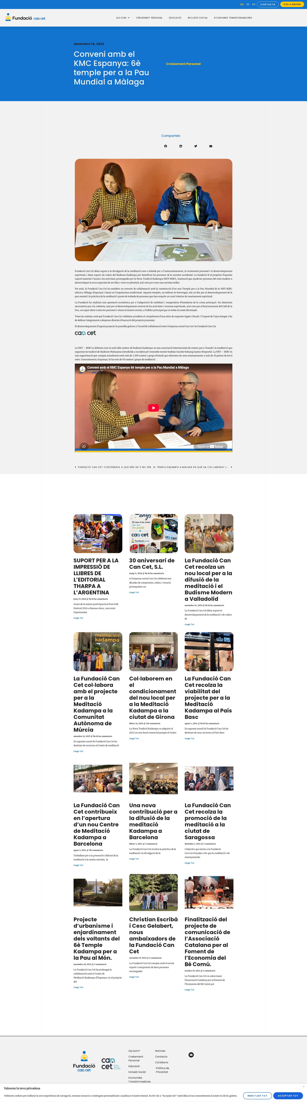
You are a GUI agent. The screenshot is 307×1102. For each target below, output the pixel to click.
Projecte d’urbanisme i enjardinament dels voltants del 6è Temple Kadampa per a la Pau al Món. (97, 939)
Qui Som (121, 17)
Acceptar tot (288, 1095)
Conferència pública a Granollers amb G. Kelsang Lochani (95, 1056)
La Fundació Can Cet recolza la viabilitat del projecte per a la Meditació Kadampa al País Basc (208, 698)
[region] (153, 1093)
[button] (165, 146)
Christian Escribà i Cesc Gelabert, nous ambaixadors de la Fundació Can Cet (153, 935)
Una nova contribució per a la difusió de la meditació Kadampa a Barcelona (153, 821)
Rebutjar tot (257, 1095)
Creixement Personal (149, 17)
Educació (175, 17)
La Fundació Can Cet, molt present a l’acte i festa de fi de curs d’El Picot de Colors (153, 1056)
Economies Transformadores (233, 17)
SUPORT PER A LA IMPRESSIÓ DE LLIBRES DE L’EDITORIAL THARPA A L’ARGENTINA (96, 576)
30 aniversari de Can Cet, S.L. (152, 564)
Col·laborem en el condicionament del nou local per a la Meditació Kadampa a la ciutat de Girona (152, 698)
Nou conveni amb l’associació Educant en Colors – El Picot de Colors (209, 1056)
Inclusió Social (198, 17)
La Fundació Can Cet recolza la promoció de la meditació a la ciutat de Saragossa (208, 821)
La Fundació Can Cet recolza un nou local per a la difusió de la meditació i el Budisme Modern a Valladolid (208, 580)
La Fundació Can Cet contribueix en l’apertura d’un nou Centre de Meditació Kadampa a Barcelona (97, 824)
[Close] (304, 1086)
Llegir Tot (78, 618)
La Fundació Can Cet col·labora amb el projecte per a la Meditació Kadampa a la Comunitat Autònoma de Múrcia (97, 704)
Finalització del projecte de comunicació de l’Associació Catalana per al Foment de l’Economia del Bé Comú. (207, 942)
